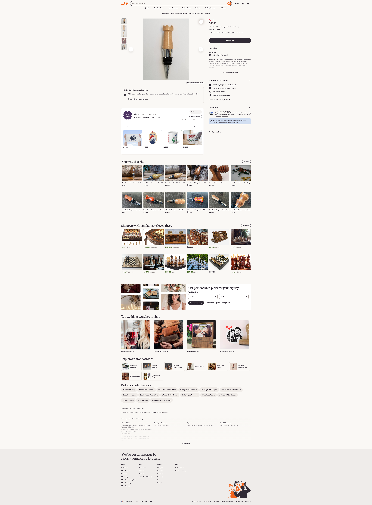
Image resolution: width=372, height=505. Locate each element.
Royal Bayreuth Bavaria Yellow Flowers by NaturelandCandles (135, 426)
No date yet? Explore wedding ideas (219, 303)
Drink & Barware (198, 13)
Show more (245, 225)
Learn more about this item (230, 72)
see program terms (222, 116)
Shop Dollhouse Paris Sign (229, 425)
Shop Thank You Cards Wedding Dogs (200, 425)
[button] (195, 116)
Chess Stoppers (129, 401)
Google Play (142, 492)
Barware (207, 13)
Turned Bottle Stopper (147, 390)
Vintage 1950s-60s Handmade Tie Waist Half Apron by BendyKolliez (136, 430)
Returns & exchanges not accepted (224, 88)
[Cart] (248, 3)
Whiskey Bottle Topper (170, 395)
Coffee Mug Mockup (161, 425)
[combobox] (178, 3)
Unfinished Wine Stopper (228, 395)
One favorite (140, 408)
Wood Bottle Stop (130, 390)
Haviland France (126, 434)
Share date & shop (196, 303)
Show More (186, 443)
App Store (127, 492)
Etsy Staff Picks (158, 8)
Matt (136, 114)
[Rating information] (134, 117)
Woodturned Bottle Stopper (162, 401)
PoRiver (211, 29)
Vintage (197, 8)
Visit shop (197, 127)
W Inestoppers (144, 401)
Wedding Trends (210, 8)
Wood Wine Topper (209, 395)
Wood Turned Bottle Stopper (232, 390)
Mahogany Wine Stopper (189, 390)
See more (246, 161)
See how (235, 122)
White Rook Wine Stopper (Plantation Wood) (224, 27)
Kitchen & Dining (186, 13)
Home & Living (175, 13)
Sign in (237, 3)
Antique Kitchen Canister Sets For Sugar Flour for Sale (135, 439)
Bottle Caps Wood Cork (191, 395)
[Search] (229, 3)
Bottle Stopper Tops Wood (150, 395)
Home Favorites (173, 8)
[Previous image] (131, 49)
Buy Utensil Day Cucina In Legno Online (135, 436)
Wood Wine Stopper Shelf (168, 390)
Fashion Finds (186, 8)
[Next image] (201, 49)
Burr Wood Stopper (130, 395)
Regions (248, 501)
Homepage (165, 13)
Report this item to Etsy (196, 83)
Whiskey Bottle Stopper (210, 390)
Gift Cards (222, 8)
